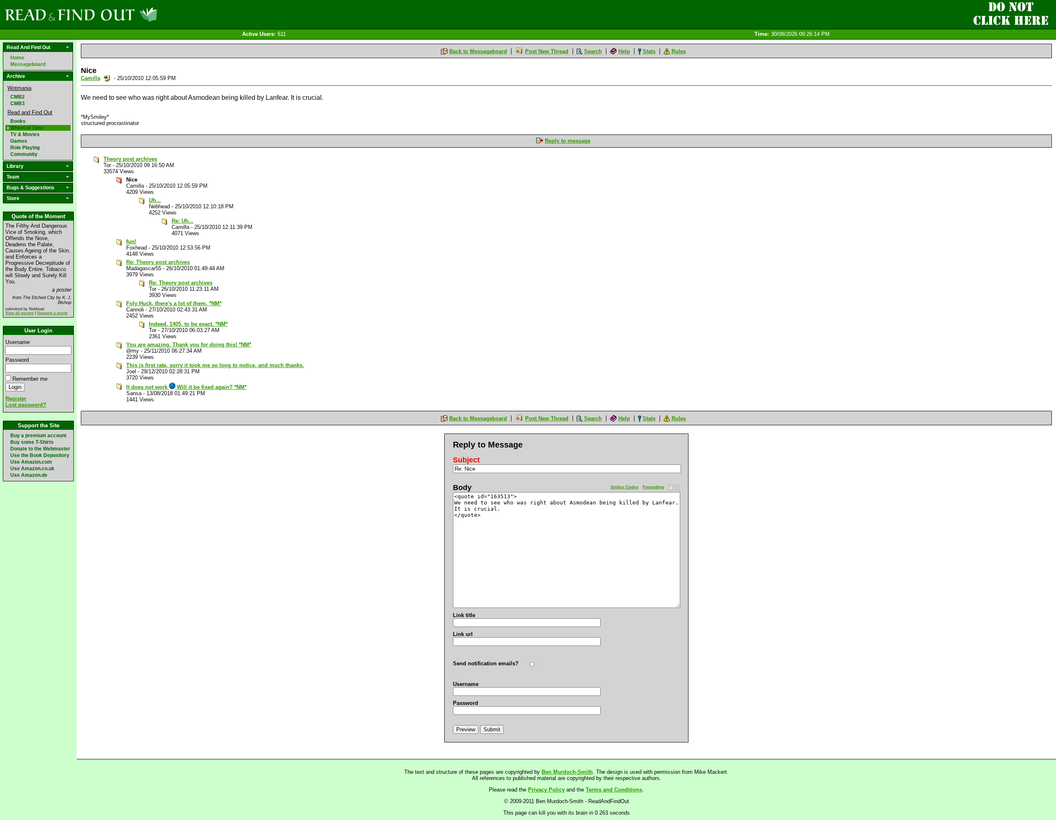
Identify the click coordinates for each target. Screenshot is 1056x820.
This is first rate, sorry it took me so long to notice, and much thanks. (215, 365)
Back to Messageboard (478, 51)
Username (17, 342)
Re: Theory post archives (158, 262)
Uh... (155, 200)
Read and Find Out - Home (124, 14)
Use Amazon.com (31, 462)
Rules (679, 51)
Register (15, 399)
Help (624, 51)
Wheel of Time (26, 128)
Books (18, 121)
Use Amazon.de (28, 475)
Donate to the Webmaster (40, 449)
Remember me (29, 379)
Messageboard (27, 64)
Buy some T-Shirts (32, 442)
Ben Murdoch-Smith (567, 772)
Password (17, 360)
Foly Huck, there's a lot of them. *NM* (174, 303)
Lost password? (25, 405)
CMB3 (17, 103)
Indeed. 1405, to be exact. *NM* (188, 324)
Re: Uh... (182, 221)
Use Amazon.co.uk (32, 468)
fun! (131, 241)
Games (18, 141)
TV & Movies (25, 134)
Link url (463, 634)
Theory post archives (130, 159)
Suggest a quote (52, 313)
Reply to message (567, 141)
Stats (649, 51)
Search (593, 51)
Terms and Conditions (614, 790)
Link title (464, 615)
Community (24, 154)
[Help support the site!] (1010, 14)
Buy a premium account (38, 435)
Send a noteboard (107, 78)
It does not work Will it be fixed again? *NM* (186, 387)
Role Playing (25, 148)
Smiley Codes (624, 487)
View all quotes (19, 313)
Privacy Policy (546, 790)
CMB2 (17, 97)
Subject (466, 460)
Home (17, 58)
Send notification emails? (486, 663)
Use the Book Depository (39, 455)
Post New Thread (546, 51)
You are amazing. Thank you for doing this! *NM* (188, 345)
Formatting (653, 487)
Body (462, 487)
